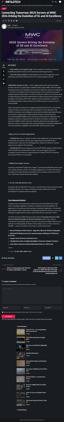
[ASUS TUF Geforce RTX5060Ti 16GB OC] (21, 395)
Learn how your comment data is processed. (39, 319)
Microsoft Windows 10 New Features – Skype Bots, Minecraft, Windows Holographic (35, 230)
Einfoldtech (12, 1)
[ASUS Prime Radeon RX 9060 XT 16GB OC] (21, 403)
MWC (21, 251)
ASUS (17, 251)
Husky (9, 25)
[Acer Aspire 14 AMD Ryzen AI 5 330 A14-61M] (21, 371)
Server (30, 251)
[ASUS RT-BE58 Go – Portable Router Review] (21, 379)
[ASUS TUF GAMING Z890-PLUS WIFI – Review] (21, 387)
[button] (3, 1)
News (4, 8)
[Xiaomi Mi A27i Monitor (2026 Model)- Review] (21, 363)
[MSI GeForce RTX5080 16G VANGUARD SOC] (21, 347)
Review (28, 333)
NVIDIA (25, 251)
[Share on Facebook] (9, 20)
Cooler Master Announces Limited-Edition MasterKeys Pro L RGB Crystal (31, 244)
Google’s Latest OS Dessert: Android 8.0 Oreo (24, 238)
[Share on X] (11, 20)
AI (15, 251)
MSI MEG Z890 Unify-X (32, 353)
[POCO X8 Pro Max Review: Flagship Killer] (21, 340)
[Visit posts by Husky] (4, 26)
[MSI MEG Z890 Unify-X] (21, 355)
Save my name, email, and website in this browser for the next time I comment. (23, 312)
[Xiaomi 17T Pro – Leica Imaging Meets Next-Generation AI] (21, 332)
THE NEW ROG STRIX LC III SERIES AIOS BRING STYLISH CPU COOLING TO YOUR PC (34, 241)
